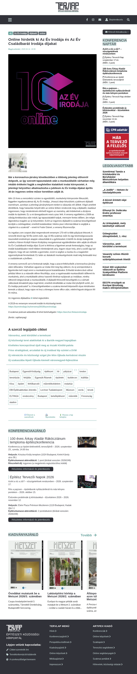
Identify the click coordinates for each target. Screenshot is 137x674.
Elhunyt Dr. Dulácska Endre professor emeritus (115, 213)
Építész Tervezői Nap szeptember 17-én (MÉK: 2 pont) (113, 60)
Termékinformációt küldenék (22, 654)
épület (21, 384)
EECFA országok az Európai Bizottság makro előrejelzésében (115, 285)
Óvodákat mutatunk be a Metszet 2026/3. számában (25, 595)
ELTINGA (14, 396)
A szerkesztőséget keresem (22, 659)
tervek (90, 390)
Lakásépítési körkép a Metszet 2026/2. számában (64, 595)
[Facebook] (87, 20)
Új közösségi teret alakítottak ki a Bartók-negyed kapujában (42, 340)
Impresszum (56, 664)
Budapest (14, 371)
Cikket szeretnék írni (19, 650)
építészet (48, 371)
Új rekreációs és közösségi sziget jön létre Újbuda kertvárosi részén (47, 355)
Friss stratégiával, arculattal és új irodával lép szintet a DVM (42, 350)
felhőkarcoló (33, 384)
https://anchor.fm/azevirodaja (72, 312)
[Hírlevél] (99, 20)
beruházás (14, 377)
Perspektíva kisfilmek (60, 642)
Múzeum (70, 390)
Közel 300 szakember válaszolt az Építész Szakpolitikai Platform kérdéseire (115, 271)
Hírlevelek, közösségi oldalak (107, 664)
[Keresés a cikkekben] (128, 20)
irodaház (68, 384)
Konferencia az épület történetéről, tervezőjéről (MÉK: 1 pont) (113, 80)
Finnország (86, 396)
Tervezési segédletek (103, 648)
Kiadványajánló (57, 648)
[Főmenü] (10, 20)
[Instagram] (93, 20)
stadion (12, 402)
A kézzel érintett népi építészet (114, 201)
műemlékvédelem (51, 384)
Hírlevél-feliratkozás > (118, 32)
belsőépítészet (58, 396)
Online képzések (58, 653)
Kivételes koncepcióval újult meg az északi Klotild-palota (40, 345)
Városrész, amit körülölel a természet (29, 335)
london (82, 371)
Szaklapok (98, 642)
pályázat (67, 371)
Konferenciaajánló (58, 636)
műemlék (73, 396)
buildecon (72, 377)
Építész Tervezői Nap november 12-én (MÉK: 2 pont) (113, 119)
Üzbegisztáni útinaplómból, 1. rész (115, 235)
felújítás (27, 377)
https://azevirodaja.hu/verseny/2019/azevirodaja (32, 307)
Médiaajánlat (56, 659)
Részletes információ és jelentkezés (31, 469)
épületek (60, 377)
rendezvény (28, 396)
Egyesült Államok (43, 377)
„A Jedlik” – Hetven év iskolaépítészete (115, 191)
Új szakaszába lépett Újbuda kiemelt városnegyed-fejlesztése (43, 360)
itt (32, 298)
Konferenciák (99, 631)
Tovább (87, 535)
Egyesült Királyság (31, 371)
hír (58, 371)
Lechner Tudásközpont (51, 390)
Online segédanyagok (103, 653)
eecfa (80, 390)
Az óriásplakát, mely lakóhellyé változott (114, 224)
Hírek (52, 631)
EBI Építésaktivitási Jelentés (22, 390)
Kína (11, 384)
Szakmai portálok (101, 659)
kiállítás (84, 377)
